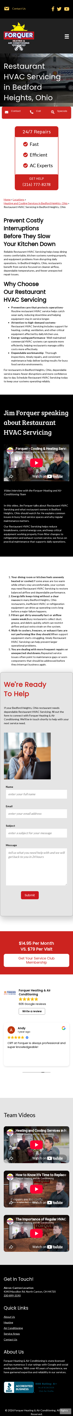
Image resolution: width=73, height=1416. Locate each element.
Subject (10, 825)
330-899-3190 (12, 1295)
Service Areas (12, 1333)
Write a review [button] (32, 1011)
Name (9, 786)
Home (7, 199)
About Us (9, 1316)
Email (9, 806)
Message (11, 845)
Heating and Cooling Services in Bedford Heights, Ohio (36, 203)
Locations (18, 199)
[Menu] (67, 36)
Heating (8, 1322)
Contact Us (10, 1339)
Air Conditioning (13, 1328)
